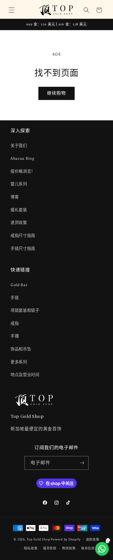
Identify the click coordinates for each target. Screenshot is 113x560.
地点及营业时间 (25, 374)
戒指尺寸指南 (23, 235)
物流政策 (68, 548)
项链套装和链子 (25, 310)
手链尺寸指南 (23, 248)
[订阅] (82, 463)
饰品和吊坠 (21, 349)
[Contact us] (102, 549)
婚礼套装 (19, 209)
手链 (15, 297)
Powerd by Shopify (65, 539)
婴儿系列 (19, 183)
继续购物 (56, 93)
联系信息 (88, 548)
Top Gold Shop (38, 539)
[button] (11, 10)
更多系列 (19, 362)
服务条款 (49, 548)
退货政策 (19, 222)
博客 (15, 196)
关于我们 (19, 145)
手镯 (15, 336)
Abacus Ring (22, 158)
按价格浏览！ (23, 171)
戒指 (15, 323)
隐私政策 (30, 548)
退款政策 (92, 539)
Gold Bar (19, 284)
